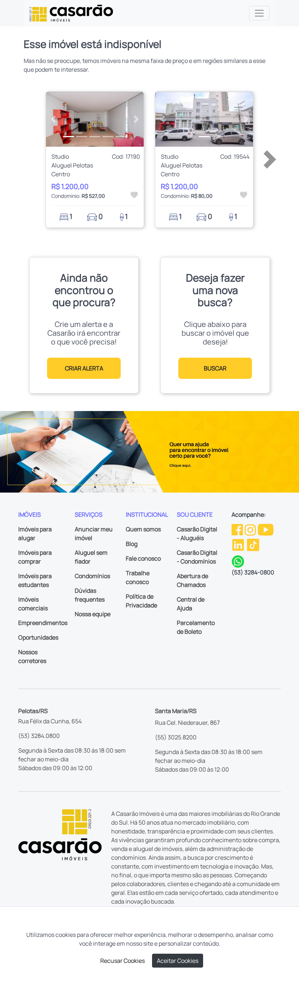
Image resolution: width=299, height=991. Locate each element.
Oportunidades (38, 637)
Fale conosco (143, 558)
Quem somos (143, 529)
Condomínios (92, 576)
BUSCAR (215, 368)
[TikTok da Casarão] (253, 544)
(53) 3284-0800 (253, 572)
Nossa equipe (92, 614)
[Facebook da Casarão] (238, 529)
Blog (131, 544)
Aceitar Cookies (177, 961)
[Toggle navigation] (259, 13)
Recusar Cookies (122, 961)
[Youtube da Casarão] (265, 529)
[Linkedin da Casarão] (239, 544)
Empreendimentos (42, 623)
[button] (53, 119)
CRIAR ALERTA (84, 368)
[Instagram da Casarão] (251, 529)
